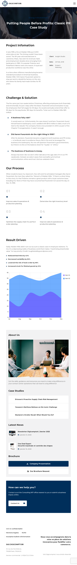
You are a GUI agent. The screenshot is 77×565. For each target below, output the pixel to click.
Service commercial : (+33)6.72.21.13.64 (20, 555)
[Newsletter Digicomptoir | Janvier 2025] (12, 430)
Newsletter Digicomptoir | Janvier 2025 (34, 432)
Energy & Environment (38, 18)
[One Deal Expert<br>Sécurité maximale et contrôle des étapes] (12, 444)
